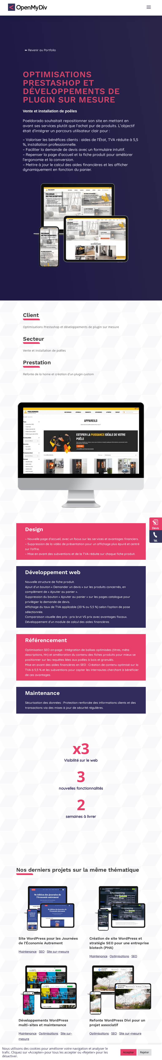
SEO (42, 952)
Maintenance (27, 952)
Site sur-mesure (58, 952)
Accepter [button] (128, 1052)
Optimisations (119, 956)
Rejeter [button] (144, 1052)
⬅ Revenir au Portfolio (40, 50)
